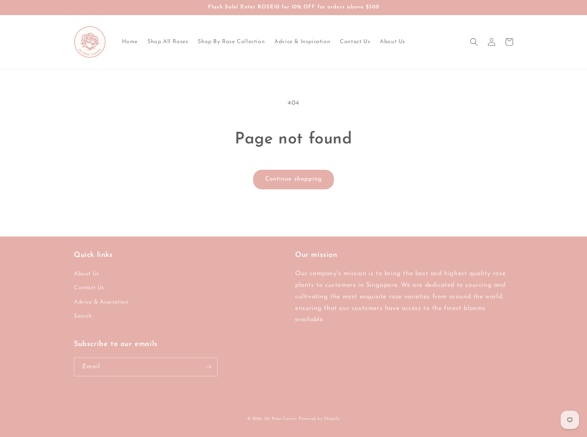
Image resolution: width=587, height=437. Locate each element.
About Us (86, 274)
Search (83, 316)
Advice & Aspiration (101, 302)
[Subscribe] (208, 367)
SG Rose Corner (280, 419)
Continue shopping (293, 179)
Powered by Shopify (319, 419)
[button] (474, 42)
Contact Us (89, 288)
